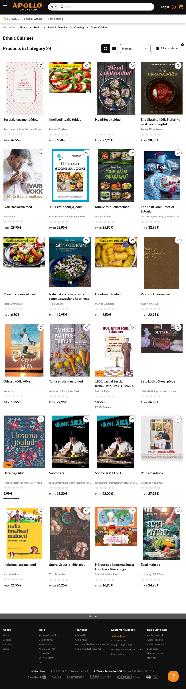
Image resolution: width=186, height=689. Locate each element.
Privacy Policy (45, 644)
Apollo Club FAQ (47, 648)
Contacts (7, 639)
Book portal (152, 648)
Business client (46, 657)
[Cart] (181, 7)
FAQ (41, 662)
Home (23, 27)
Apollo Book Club (155, 644)
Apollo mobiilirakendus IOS (88, 648)
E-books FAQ (45, 653)
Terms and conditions (49, 635)
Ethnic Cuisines (99, 27)
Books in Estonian (57, 27)
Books (37, 27)
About (6, 635)
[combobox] (101, 7)
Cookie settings (118, 654)
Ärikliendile (80, 635)
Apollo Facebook (155, 635)
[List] (114, 48)
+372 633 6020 (118, 640)
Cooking (79, 27)
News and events (155, 653)
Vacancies (7, 644)
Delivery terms (46, 639)
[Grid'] (105, 48)
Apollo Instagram (155, 639)
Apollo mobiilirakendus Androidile (91, 644)
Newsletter (152, 657)
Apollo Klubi (81, 639)
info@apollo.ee (118, 636)
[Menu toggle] (4, 7)
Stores (6, 648)
